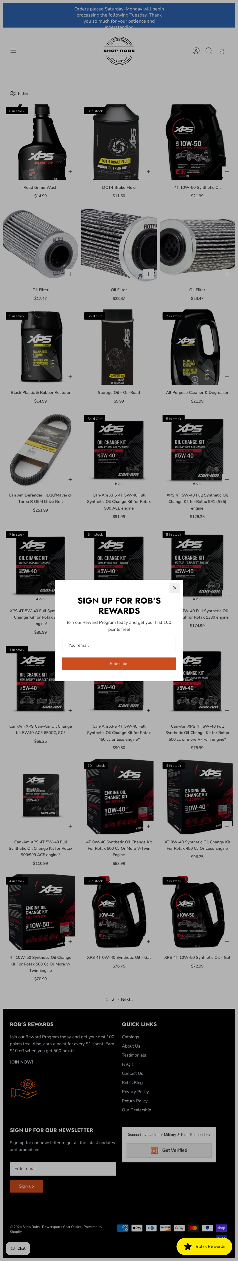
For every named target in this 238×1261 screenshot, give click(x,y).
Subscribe (119, 663)
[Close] (175, 588)
